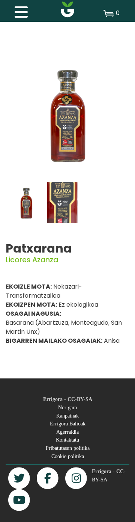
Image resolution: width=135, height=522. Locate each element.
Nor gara (67, 407)
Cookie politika (67, 456)
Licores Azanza (32, 260)
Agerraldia (67, 432)
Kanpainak (67, 416)
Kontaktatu (67, 440)
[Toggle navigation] (17, 10)
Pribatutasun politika (68, 448)
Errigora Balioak (68, 424)
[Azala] (67, 9)
